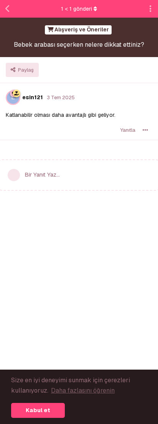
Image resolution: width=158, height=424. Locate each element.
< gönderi (76, 8)
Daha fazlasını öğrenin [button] (83, 390)
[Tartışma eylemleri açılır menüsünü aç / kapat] (150, 9)
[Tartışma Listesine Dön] (7, 9)
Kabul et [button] (38, 410)
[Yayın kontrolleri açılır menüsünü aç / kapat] (145, 130)
